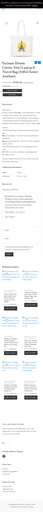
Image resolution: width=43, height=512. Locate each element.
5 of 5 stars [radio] (24, 212)
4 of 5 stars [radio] (22, 212)
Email (7, 238)
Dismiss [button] (35, 5)
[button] (37, 23)
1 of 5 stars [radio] (16, 212)
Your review (10, 217)
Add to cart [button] (11, 308)
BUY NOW (12, 94)
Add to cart (12, 90)
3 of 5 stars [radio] (20, 212)
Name (7, 230)
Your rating (9, 212)
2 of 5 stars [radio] (18, 212)
